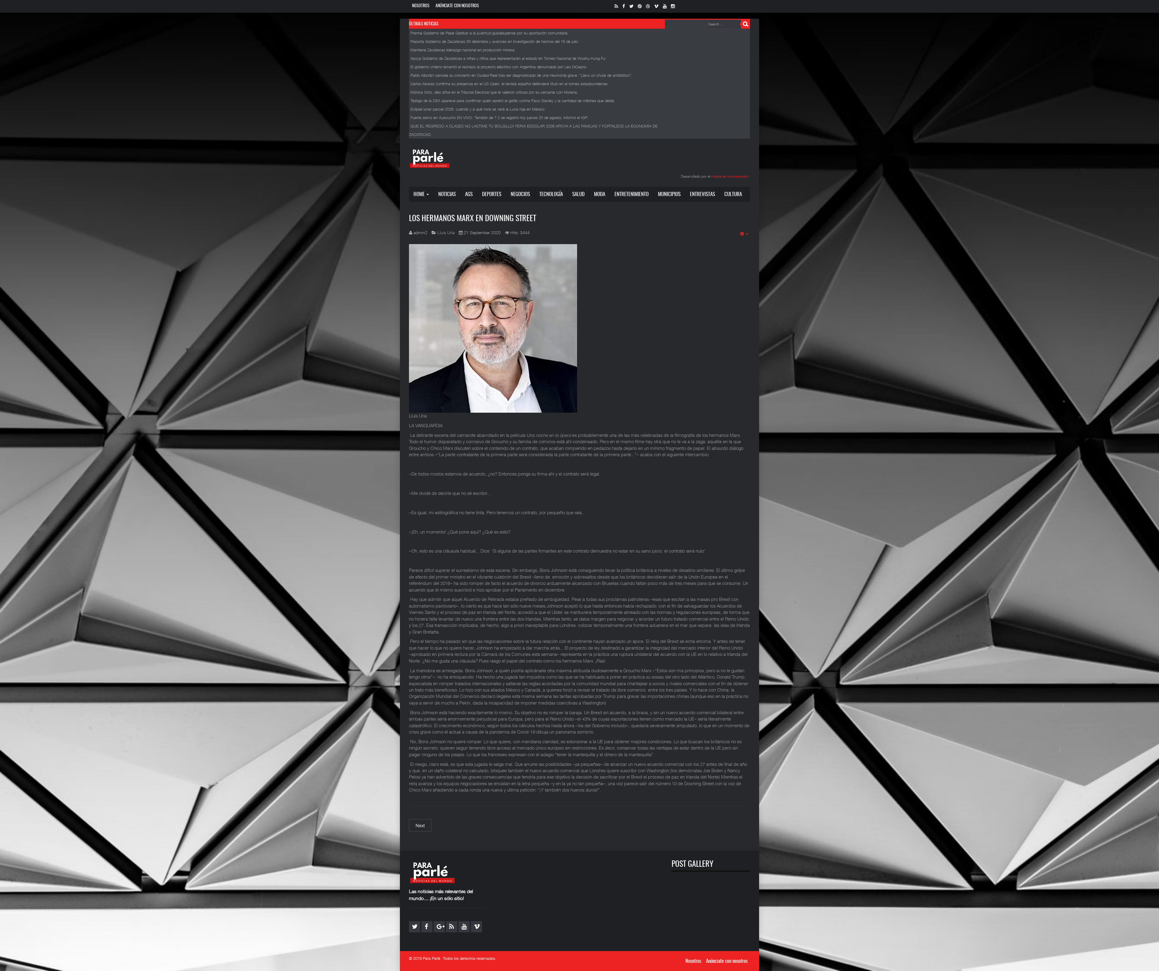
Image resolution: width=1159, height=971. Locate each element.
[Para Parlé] (430, 158)
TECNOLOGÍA (551, 194)
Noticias (447, 194)
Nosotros (420, 6)
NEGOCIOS (520, 194)
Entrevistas (702, 194)
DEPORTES (491, 194)
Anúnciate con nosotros (457, 6)
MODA (599, 194)
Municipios (669, 194)
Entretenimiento (632, 194)
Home (419, 194)
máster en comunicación (730, 176)
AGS (469, 194)
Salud (578, 194)
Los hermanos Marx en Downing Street (472, 219)
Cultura (733, 194)
